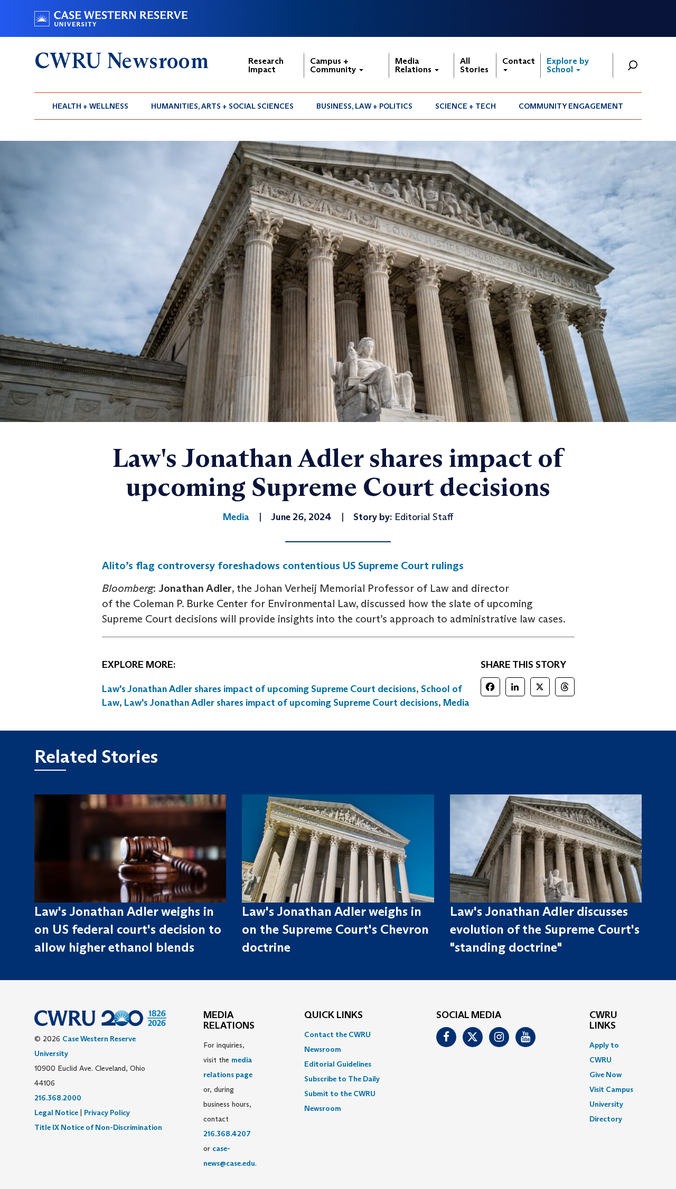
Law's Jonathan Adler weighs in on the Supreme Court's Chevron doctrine (335, 929)
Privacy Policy (107, 1112)
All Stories (474, 65)
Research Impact (266, 65)
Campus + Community (334, 65)
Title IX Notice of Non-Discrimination (98, 1127)
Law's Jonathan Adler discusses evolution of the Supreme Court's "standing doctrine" (545, 929)
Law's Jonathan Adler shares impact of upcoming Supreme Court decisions (259, 689)
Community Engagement (571, 106)
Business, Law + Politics (364, 106)
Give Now (605, 1074)
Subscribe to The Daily (342, 1078)
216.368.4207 (227, 1133)
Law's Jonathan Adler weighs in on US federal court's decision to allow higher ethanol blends (127, 929)
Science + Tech (465, 106)
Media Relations (414, 65)
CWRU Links (603, 1020)
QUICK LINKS (333, 1015)
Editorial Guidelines (337, 1064)
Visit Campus (611, 1089)
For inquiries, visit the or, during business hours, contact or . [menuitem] (230, 1104)
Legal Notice (56, 1112)
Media (456, 702)
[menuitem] (90, 106)
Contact (518, 61)
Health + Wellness (90, 106)
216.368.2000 (57, 1097)
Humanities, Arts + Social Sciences (222, 106)
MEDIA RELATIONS (229, 1020)
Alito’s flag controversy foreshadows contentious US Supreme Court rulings (283, 565)
